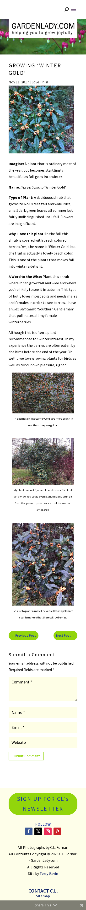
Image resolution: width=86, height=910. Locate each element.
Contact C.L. (43, 891)
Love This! (40, 82)
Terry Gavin (49, 873)
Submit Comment (26, 756)
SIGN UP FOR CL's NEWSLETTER (43, 803)
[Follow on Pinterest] (57, 831)
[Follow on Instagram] (48, 831)
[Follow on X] (38, 831)
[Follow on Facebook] (28, 831)
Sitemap (43, 896)
